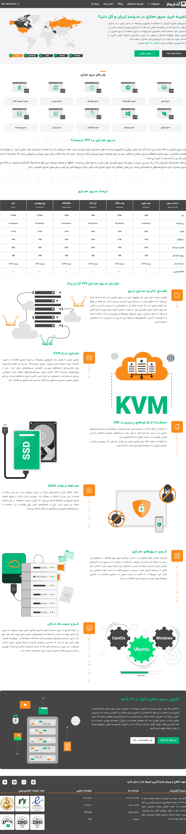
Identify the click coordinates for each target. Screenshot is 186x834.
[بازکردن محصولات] (149, 4)
